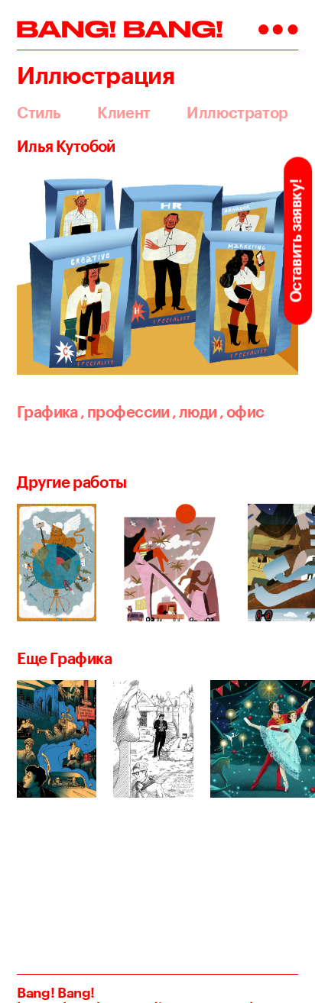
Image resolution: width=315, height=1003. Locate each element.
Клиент (124, 113)
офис (241, 412)
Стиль (39, 113)
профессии (125, 412)
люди (194, 412)
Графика (47, 412)
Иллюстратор (237, 113)
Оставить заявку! (295, 241)
